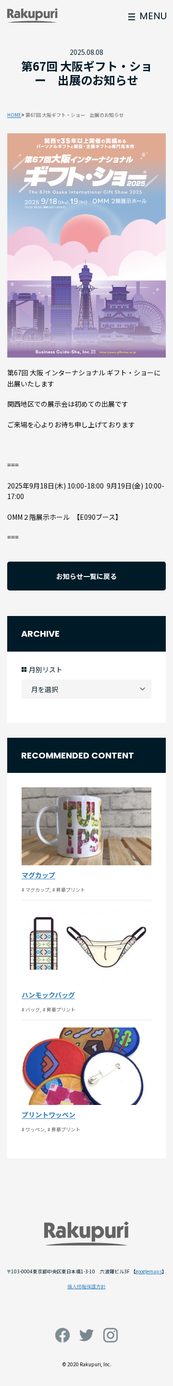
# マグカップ (35, 889)
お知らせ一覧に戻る (86, 576)
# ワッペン (33, 1129)
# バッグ (31, 1009)
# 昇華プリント (68, 889)
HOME (14, 114)
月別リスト (45, 669)
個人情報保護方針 (86, 1286)
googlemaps (149, 1271)
